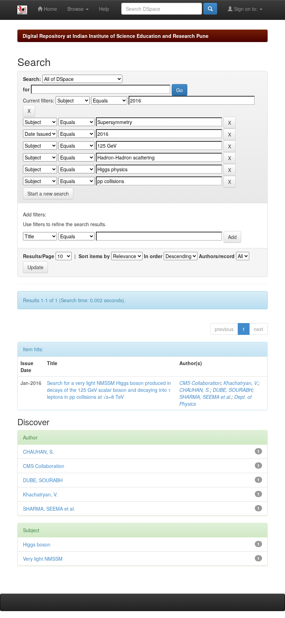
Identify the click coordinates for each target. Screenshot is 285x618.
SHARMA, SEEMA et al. (205, 396)
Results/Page (38, 256)
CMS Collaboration (200, 382)
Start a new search (48, 193)
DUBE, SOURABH (232, 389)
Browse (76, 8)
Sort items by (94, 256)
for (26, 89)
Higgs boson (36, 544)
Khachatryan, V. (240, 382)
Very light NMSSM (43, 558)
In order (153, 256)
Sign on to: (246, 8)
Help (104, 8)
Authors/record (217, 256)
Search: (32, 78)
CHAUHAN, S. (194, 389)
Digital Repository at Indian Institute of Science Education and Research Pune (116, 35)
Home (49, 8)
